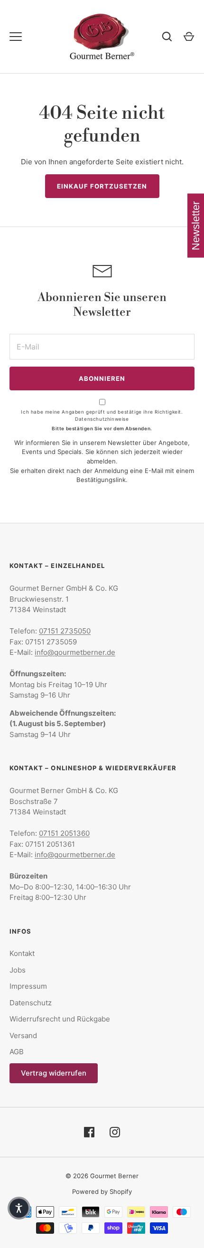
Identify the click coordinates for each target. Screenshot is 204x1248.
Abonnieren (102, 378)
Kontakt (22, 953)
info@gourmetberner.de (75, 652)
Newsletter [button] (196, 225)
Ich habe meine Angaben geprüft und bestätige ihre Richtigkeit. (102, 415)
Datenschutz (30, 1002)
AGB (16, 1051)
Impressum (28, 986)
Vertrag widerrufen (53, 1073)
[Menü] (15, 36)
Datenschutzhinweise (102, 419)
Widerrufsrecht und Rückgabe (59, 1018)
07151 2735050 (65, 630)
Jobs (17, 969)
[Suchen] (167, 36)
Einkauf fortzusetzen (102, 186)
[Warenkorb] (188, 36)
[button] (19, 1208)
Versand (23, 1035)
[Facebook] (89, 1132)
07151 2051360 (64, 833)
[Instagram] (114, 1132)
